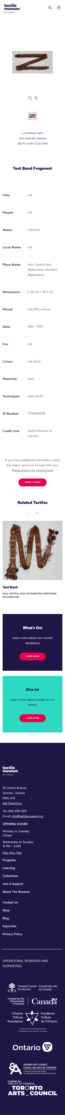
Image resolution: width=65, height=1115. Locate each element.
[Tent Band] (32, 550)
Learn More (32, 656)
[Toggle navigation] (50, 7)
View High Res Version (32, 139)
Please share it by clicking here (32, 470)
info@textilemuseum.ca (27, 816)
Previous (29, 513)
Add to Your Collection (33, 144)
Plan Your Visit (12, 853)
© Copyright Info (32, 133)
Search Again (32, 482)
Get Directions (12, 803)
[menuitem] (32, 862)
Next (36, 513)
